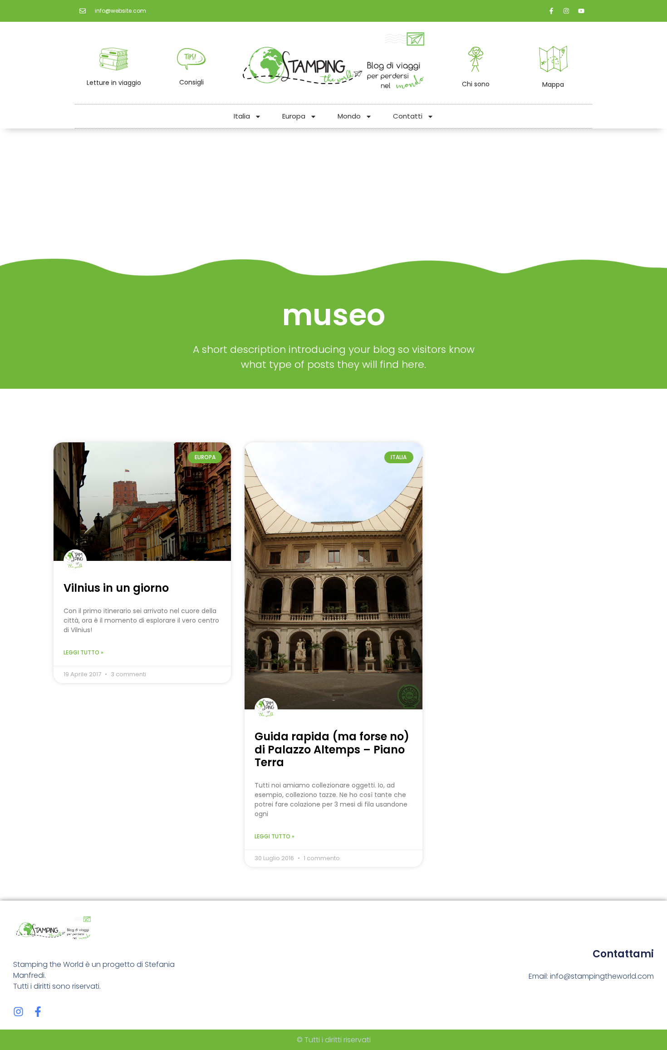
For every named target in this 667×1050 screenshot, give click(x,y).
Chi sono (476, 84)
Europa (293, 116)
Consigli (191, 82)
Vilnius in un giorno (116, 587)
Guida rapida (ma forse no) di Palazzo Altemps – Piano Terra (332, 749)
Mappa (553, 84)
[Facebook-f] (38, 1011)
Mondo (349, 116)
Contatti (407, 116)
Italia (242, 116)
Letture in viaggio (114, 82)
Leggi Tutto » (83, 652)
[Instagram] (18, 1011)
